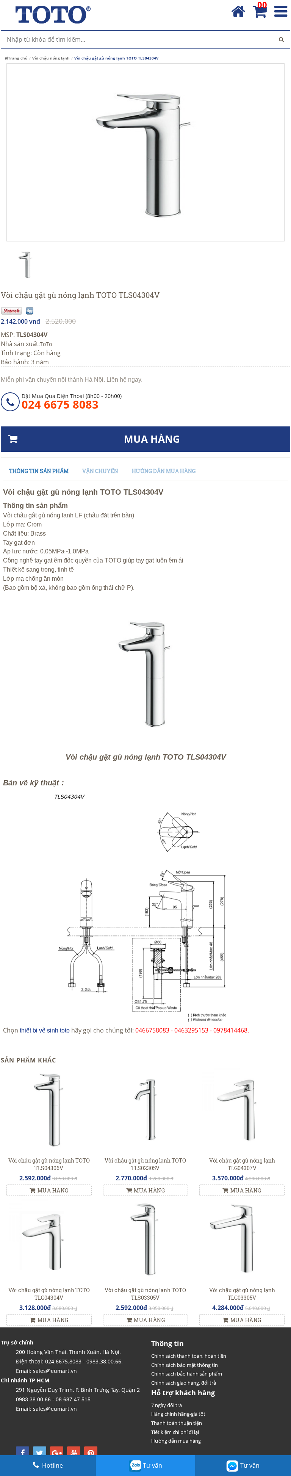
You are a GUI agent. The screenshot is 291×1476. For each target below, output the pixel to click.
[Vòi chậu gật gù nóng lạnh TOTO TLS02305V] (145, 1109)
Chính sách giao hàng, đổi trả (183, 1382)
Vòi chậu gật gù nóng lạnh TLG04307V (242, 1164)
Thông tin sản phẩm (39, 471)
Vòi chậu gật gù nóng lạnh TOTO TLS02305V (145, 1164)
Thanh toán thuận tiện (176, 1423)
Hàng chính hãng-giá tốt (178, 1413)
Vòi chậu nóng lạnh (51, 58)
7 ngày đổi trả (166, 1405)
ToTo (46, 344)
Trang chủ (18, 58)
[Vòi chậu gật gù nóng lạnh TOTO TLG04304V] (49, 1239)
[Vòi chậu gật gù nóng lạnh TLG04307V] (242, 1109)
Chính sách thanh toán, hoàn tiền (188, 1355)
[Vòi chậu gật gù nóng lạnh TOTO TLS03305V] (145, 1239)
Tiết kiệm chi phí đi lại (175, 1432)
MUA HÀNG (152, 439)
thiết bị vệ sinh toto (45, 1030)
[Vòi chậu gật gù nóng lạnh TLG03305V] (242, 1239)
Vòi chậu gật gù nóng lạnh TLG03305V (242, 1293)
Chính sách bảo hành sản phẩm (186, 1373)
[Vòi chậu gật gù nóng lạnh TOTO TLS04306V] (49, 1109)
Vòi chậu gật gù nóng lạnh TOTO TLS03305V (145, 1293)
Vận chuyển (100, 471)
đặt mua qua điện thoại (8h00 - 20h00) (72, 401)
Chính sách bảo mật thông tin (184, 1365)
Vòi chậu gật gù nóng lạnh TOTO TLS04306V (49, 1164)
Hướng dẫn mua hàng (164, 471)
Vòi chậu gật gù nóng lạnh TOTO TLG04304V (49, 1293)
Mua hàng (53, 1190)
